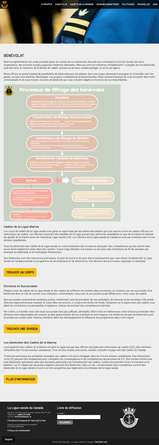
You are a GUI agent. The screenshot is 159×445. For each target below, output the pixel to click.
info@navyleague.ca (23, 417)
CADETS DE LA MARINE (82, 4)
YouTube (42, 421)
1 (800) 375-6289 (23, 415)
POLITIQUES (128, 4)
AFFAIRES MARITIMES (108, 4)
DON (155, 4)
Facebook (12, 421)
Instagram (23, 421)
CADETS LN (61, 4)
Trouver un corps (20, 272)
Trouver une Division (22, 329)
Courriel (61, 413)
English (8, 439)
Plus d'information (20, 379)
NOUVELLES (144, 4)
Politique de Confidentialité (18, 431)
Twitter (33, 421)
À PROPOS (46, 4)
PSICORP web (101, 442)
